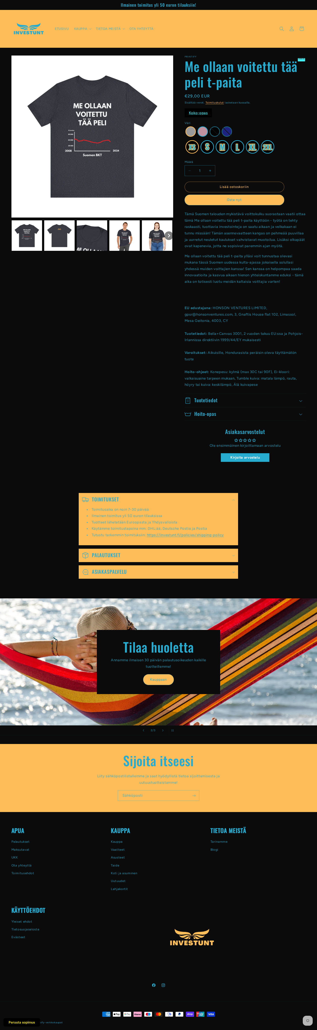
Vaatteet (118, 850)
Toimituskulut (215, 102)
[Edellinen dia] (143, 730)
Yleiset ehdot (21, 922)
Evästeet (18, 937)
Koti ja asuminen (124, 873)
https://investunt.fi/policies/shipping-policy (185, 535)
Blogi (214, 850)
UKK (14, 857)
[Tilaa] (194, 795)
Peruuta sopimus (22, 1022)
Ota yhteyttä (21, 865)
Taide (115, 865)
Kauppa (117, 842)
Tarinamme (219, 842)
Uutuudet (118, 881)
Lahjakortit (119, 889)
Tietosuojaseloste (25, 929)
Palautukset (20, 842)
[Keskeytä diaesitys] (173, 730)
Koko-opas (198, 113)
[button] (82, 28)
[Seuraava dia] (163, 730)
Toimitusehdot (22, 873)
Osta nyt (234, 200)
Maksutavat (20, 850)
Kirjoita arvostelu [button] (245, 457)
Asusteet (118, 857)
